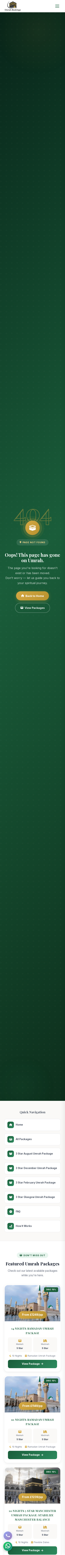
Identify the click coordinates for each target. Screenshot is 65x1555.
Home (19, 1124)
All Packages (24, 1139)
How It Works (24, 1226)
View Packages (35, 607)
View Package (31, 1363)
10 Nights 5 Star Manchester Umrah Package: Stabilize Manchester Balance (32, 1515)
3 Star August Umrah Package (34, 1153)
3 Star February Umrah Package (36, 1182)
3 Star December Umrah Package (36, 1168)
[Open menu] (57, 6)
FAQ (18, 1211)
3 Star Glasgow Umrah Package (35, 1197)
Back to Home (34, 595)
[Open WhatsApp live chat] (7, 1546)
